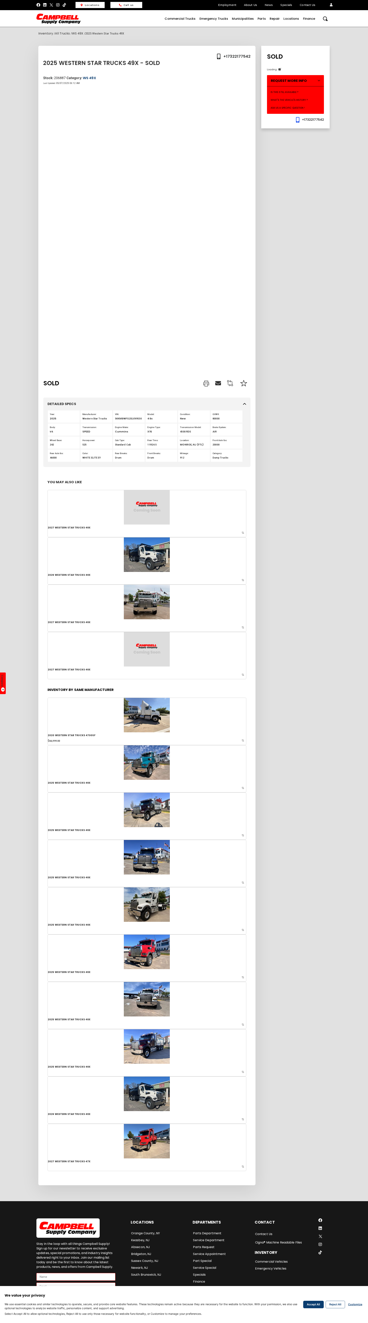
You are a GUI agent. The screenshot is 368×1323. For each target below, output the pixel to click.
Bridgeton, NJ (141, 1254)
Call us (129, 5)
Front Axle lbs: (220, 440)
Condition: (185, 414)
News (269, 5)
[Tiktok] (65, 5)
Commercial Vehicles (271, 1261)
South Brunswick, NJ (146, 1274)
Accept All (313, 1304)
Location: (184, 440)
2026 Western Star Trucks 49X (69, 575)
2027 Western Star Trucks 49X (69, 527)
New (183, 418)
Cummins (121, 431)
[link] (206, 384)
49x (149, 418)
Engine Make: (122, 427)
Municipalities (243, 18)
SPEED (86, 431)
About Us (250, 5)
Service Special (204, 1268)
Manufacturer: (89, 414)
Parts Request (203, 1247)
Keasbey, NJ (140, 1240)
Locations (92, 5)
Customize (355, 1304)
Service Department (208, 1240)
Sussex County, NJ (144, 1261)
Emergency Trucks (214, 18)
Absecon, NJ (140, 1247)
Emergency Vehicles (270, 1268)
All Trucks (62, 33)
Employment (227, 5)
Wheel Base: (56, 440)
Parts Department (207, 1233)
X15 (149, 431)
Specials (286, 5)
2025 (53, 418)
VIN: (117, 414)
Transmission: (89, 427)
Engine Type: (153, 427)
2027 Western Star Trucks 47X (69, 1161)
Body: (53, 427)
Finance (309, 18)
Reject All (335, 1304)
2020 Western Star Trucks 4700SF (71, 735)
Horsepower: (88, 440)
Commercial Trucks (180, 18)
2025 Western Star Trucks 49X (69, 782)
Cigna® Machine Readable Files (278, 1242)
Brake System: (220, 427)
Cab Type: (120, 440)
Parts (262, 18)
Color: (85, 453)
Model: (150, 414)
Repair (275, 18)
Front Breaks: (154, 453)
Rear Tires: (152, 440)
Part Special (202, 1261)
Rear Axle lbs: (57, 453)
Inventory (45, 33)
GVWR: (216, 414)
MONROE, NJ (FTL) (192, 444)
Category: (217, 453)
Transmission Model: (190, 427)
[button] (331, 5)
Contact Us (307, 5)
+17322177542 (237, 56)
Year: (52, 414)
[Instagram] (58, 5)
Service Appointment (209, 1254)
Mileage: (184, 453)
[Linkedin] (45, 5)
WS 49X (77, 33)
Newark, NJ (139, 1268)
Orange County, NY (145, 1233)
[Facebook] (38, 5)
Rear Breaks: (121, 453)
